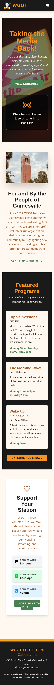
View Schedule (27, 84)
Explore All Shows (27, 458)
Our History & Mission (25, 260)
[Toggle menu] (47, 5)
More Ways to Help (29, 605)
